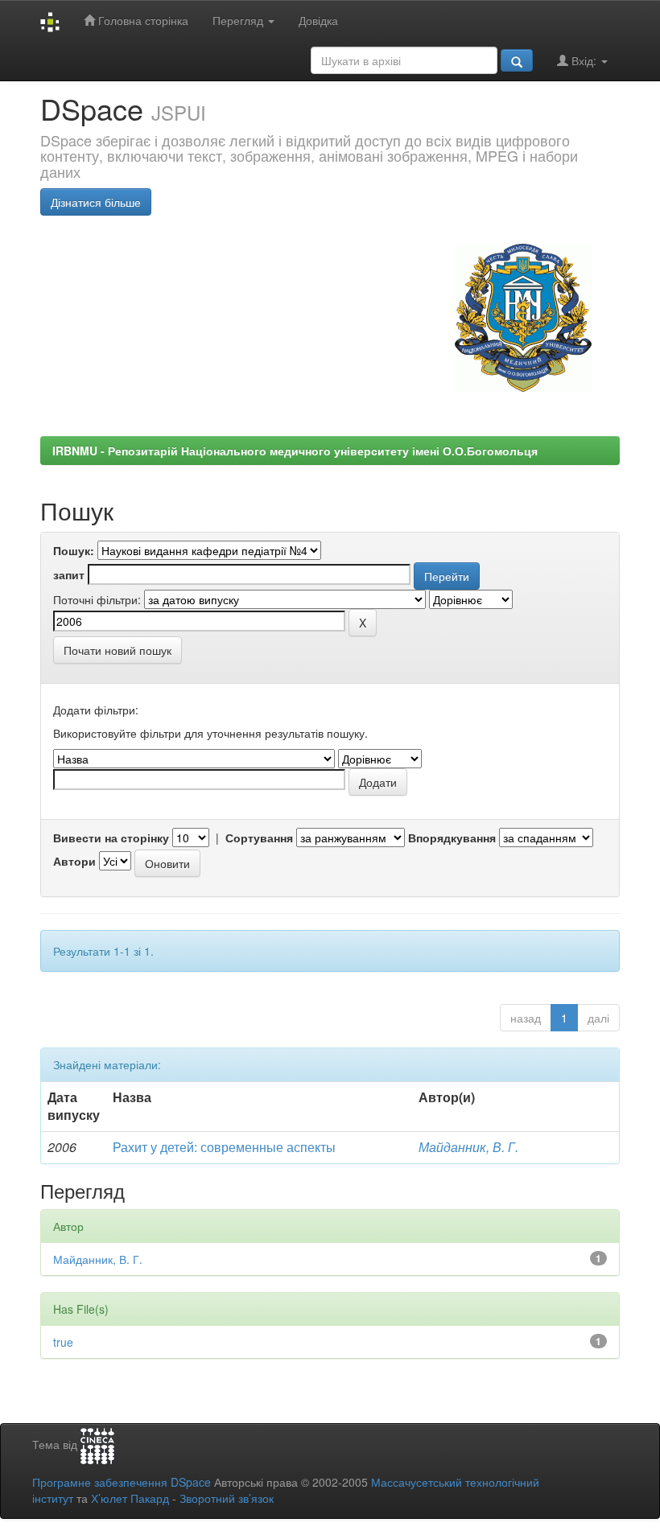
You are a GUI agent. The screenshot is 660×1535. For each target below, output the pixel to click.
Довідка (318, 20)
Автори (74, 861)
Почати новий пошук (117, 650)
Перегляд (239, 20)
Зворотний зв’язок (226, 1498)
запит (69, 574)
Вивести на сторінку (111, 837)
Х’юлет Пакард (130, 1498)
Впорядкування (452, 837)
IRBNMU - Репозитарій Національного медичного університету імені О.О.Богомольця (295, 450)
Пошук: (73, 550)
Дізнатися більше (96, 202)
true (63, 1342)
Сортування (259, 837)
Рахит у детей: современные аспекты (224, 1147)
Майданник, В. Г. (468, 1147)
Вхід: (584, 60)
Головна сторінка (141, 20)
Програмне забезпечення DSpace (121, 1482)
